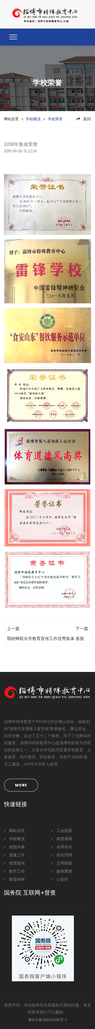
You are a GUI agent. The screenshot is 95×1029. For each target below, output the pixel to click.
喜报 (79, 639)
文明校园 (63, 863)
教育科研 (16, 880)
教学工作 (16, 871)
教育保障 (63, 839)
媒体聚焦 (63, 871)
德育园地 (16, 863)
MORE (21, 785)
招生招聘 (63, 855)
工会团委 (63, 831)
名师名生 (63, 847)
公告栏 (61, 880)
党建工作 (16, 855)
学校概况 (16, 839)
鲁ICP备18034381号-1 (47, 1019)
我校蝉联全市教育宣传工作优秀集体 (40, 639)
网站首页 (11, 119)
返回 (86, 119)
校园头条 (16, 847)
